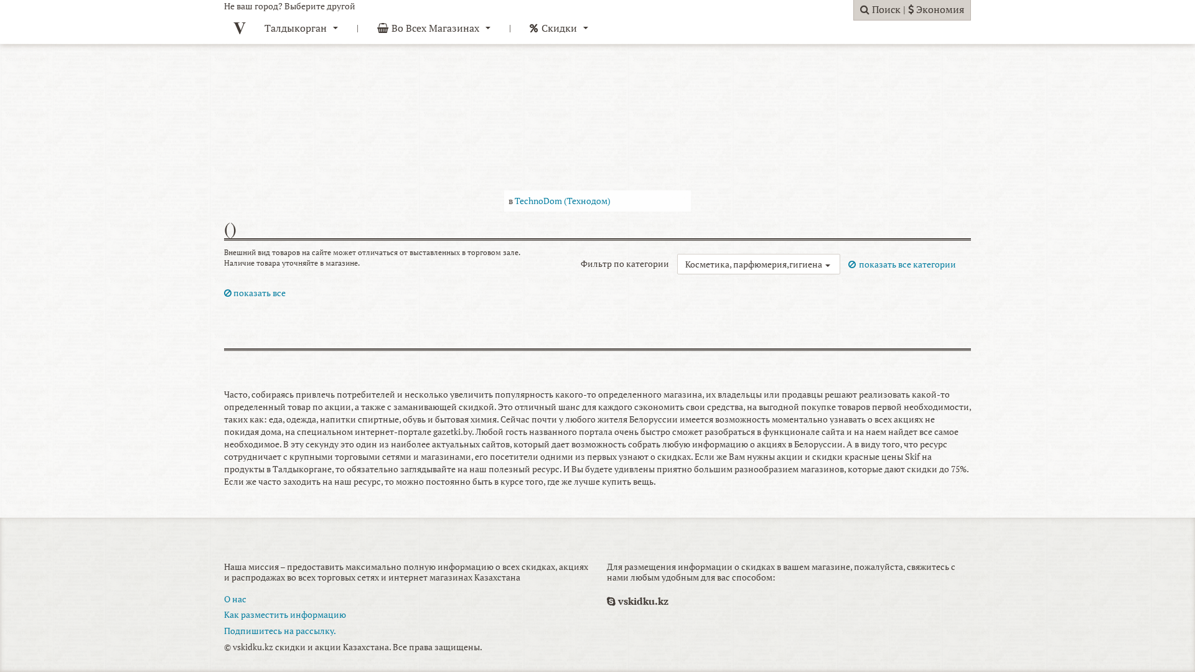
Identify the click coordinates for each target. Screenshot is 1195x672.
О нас (235, 599)
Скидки (559, 28)
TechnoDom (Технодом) (563, 201)
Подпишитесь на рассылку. (280, 631)
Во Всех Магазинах (435, 28)
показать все (259, 293)
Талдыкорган (296, 28)
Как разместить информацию (285, 614)
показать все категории (907, 264)
